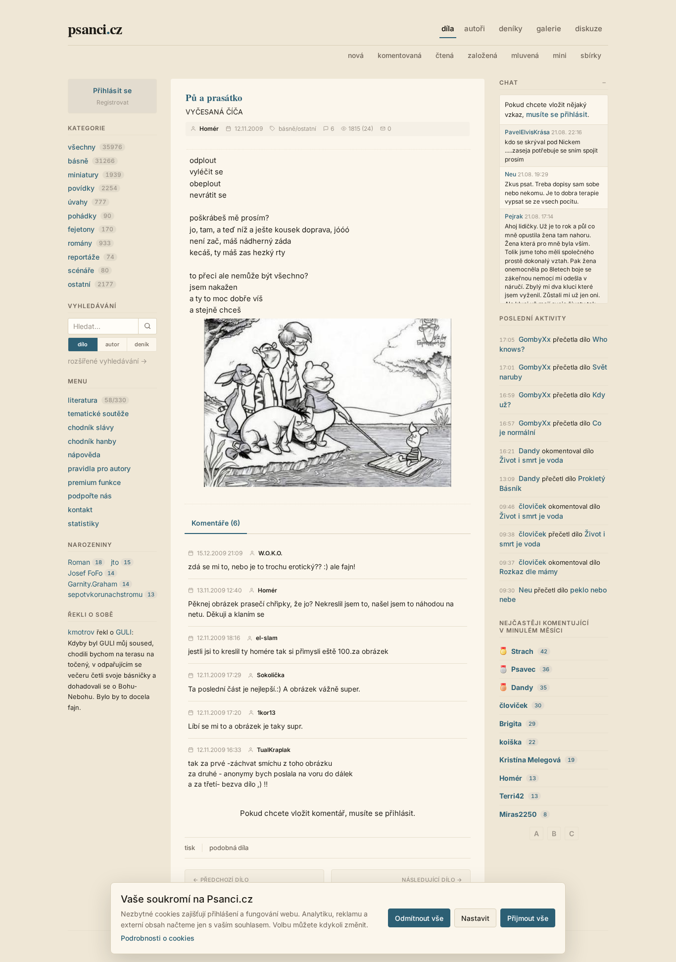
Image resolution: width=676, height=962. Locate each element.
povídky (92, 188)
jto (115, 562)
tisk (190, 848)
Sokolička (271, 675)
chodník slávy (91, 427)
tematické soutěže (98, 413)
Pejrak (514, 216)
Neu (510, 174)
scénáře (88, 270)
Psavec (523, 669)
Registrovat (113, 102)
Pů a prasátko (214, 97)
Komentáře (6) (216, 523)
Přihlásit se (112, 90)
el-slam (267, 638)
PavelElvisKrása (527, 132)
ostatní (90, 284)
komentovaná (400, 55)
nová (356, 55)
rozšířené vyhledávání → (107, 361)
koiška (510, 742)
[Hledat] (147, 326)
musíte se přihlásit (556, 114)
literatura (97, 400)
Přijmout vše (527, 918)
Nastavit (475, 918)
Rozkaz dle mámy (528, 571)
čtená (444, 55)
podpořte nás (90, 495)
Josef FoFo (85, 573)
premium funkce (94, 482)
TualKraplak (273, 750)
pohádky (89, 216)
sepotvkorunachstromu (105, 594)
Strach (522, 651)
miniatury (94, 174)
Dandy (529, 450)
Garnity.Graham (92, 584)
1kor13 (266, 713)
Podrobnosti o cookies (157, 938)
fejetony (90, 229)
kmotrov (81, 632)
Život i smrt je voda (531, 460)
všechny (95, 147)
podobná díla (228, 848)
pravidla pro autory (99, 468)
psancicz (95, 28)
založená (482, 55)
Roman (79, 562)
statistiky (83, 523)
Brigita (510, 723)
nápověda (84, 454)
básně (91, 161)
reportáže (91, 257)
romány (89, 243)
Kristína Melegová (530, 759)
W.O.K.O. (270, 553)
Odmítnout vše (419, 918)
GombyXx (535, 339)
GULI (124, 632)
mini (560, 55)
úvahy (87, 202)
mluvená (525, 55)
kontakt (80, 509)
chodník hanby (92, 441)
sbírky (590, 55)
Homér (209, 128)
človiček (532, 506)
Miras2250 (517, 814)
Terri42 (511, 796)
